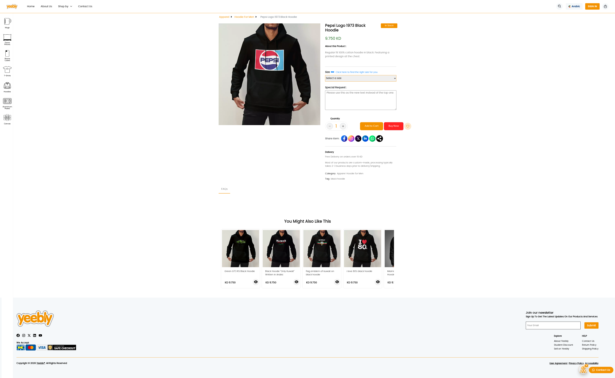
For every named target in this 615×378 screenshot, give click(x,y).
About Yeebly (561, 341)
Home (32, 6)
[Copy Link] (379, 138)
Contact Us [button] (602, 370)
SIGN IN (592, 6)
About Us (46, 6)
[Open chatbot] (583, 368)
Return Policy (589, 345)
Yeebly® (41, 363)
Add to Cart (371, 126)
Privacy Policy (576, 363)
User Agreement (558, 363)
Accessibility (592, 363)
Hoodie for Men (244, 17)
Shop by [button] (63, 6)
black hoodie (338, 179)
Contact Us (85, 6)
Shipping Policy (590, 349)
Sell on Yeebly (561, 349)
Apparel (224, 17)
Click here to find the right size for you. (357, 72)
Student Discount (563, 345)
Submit (591, 325)
